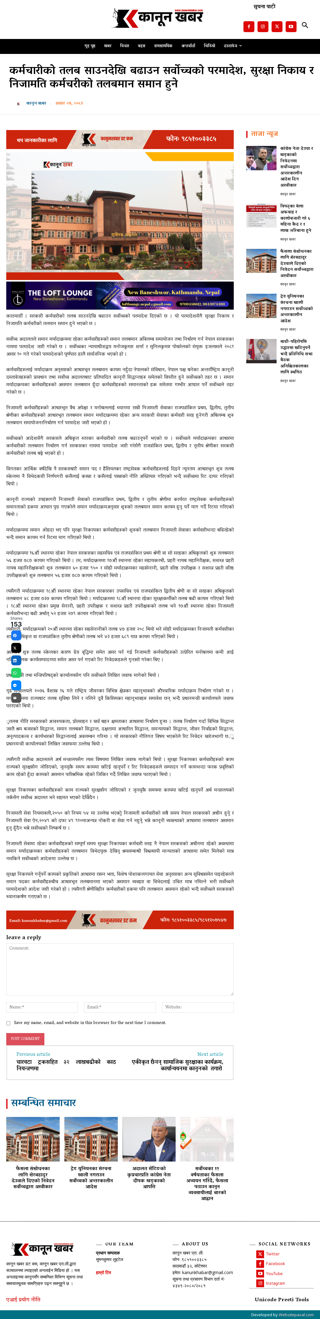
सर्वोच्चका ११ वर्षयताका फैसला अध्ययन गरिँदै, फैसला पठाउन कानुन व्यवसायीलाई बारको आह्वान (207, 1184)
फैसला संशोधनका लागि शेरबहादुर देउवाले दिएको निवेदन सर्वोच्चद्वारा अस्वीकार (33, 1178)
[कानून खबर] (20, 104)
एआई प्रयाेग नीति (23, 1300)
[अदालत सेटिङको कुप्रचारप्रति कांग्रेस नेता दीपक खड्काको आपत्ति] (149, 1139)
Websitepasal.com (296, 1314)
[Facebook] (248, 26)
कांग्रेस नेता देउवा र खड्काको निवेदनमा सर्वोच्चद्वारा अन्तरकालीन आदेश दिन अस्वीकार (296, 167)
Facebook (275, 1263)
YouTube (274, 1273)
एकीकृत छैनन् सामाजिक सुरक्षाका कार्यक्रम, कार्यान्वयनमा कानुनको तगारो (177, 1066)
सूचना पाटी (264, 7)
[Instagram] (263, 26)
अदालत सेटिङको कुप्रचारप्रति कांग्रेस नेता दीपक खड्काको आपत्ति (149, 1178)
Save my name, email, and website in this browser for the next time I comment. (90, 1023)
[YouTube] (260, 1274)
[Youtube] (291, 26)
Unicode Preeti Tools (282, 1300)
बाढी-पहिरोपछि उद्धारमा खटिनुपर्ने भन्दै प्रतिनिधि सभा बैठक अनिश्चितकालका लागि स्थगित (296, 357)
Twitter (273, 1253)
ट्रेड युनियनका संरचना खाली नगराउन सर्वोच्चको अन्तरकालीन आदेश (91, 1178)
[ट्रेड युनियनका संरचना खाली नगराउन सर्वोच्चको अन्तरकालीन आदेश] (91, 1139)
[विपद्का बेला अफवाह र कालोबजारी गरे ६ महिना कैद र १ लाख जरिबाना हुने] (261, 216)
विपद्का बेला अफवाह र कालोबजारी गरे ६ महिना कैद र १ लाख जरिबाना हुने (295, 218)
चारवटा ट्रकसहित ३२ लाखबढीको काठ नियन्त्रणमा (66, 1066)
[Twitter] (277, 26)
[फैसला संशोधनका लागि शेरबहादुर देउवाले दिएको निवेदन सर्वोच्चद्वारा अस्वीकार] (33, 1139)
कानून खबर (36, 104)
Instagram (275, 1283)
